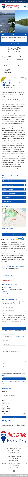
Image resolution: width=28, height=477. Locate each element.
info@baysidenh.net (14, 465)
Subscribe (14, 328)
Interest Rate (6, 411)
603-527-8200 (7, 287)
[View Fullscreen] (4, 215)
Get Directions (14, 234)
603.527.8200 (22, 1)
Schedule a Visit (20, 336)
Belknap (17, 266)
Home (3, 266)
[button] (14, 40)
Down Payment (6, 406)
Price (3, 400)
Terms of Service (23, 381)
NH (13, 266)
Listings (9, 266)
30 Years (6, 395)
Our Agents (5, 293)
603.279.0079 (12, 1)
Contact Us (5, 291)
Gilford (22, 266)
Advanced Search (13, 43)
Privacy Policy (18, 381)
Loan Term (5, 391)
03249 (5, 268)
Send (14, 379)
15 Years (12, 395)
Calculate (14, 417)
